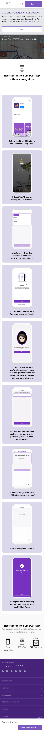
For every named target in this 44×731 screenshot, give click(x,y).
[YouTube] (16, 671)
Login (33, 4)
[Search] (21, 4)
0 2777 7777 (12, 665)
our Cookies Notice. (32, 21)
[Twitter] (20, 671)
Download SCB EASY (29, 727)
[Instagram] (25, 671)
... (16, 36)
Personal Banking (8, 36)
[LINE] (7, 671)
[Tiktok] (12, 671)
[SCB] (8, 3)
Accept (22, 29)
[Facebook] (3, 671)
